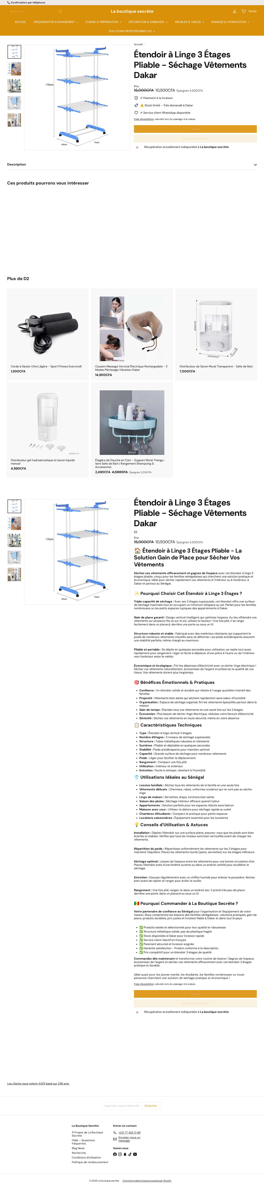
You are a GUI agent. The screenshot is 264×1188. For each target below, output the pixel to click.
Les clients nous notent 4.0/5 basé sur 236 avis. (38, 1083)
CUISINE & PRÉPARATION (102, 22)
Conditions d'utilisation (86, 1157)
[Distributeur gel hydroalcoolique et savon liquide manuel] (47, 428)
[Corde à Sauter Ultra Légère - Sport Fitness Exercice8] (47, 332)
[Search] (60, 11)
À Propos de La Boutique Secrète (87, 1134)
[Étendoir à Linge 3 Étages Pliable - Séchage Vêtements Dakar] (26, 228)
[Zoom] (77, 97)
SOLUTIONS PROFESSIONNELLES (130, 31)
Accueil (138, 44)
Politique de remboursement (90, 1162)
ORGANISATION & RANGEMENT (54, 22)
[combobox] (36, 11)
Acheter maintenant (195, 138)
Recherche (79, 1153)
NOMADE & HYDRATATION (229, 22)
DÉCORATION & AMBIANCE (147, 22)
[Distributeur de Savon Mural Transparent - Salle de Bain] (216, 332)
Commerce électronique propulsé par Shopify (147, 1180)
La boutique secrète (132, 11)
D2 (26, 278)
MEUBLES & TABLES (188, 22)
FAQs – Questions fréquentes (83, 1142)
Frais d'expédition (144, 119)
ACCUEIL (20, 22)
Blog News (78, 1148)
